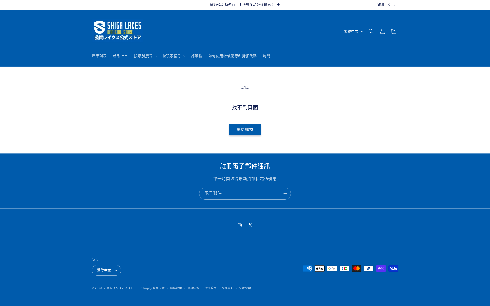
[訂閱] (285, 194)
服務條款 (193, 288)
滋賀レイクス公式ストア (120, 288)
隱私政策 (176, 288)
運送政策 (211, 288)
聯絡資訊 (228, 288)
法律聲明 (245, 288)
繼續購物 (245, 129)
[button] (145, 56)
